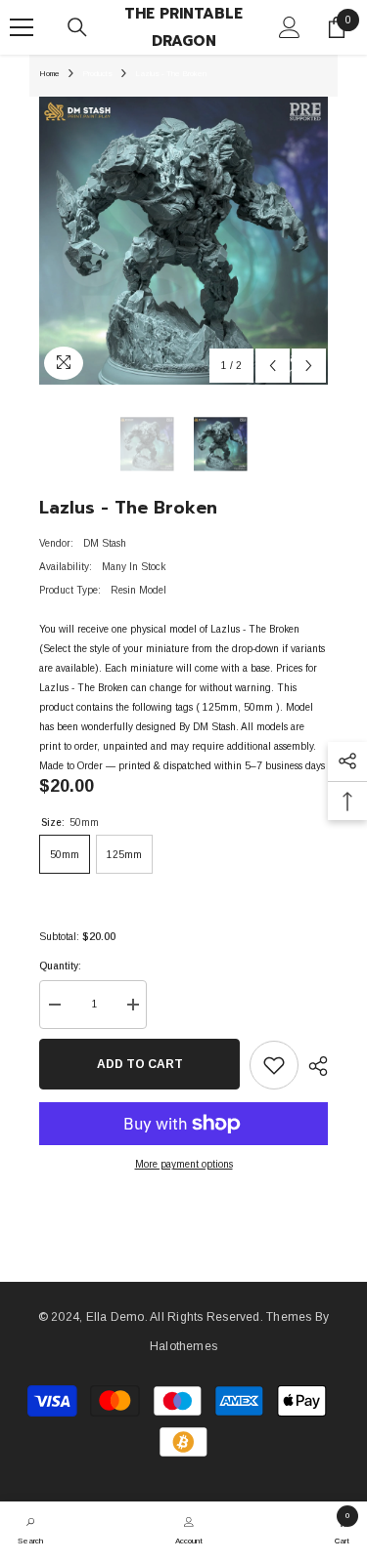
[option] (183, 241)
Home (49, 73)
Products (97, 73)
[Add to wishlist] (274, 1065)
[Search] (77, 27)
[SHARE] (313, 1066)
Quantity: (60, 966)
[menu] (21, 27)
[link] (30, 1528)
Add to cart (140, 1064)
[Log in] (289, 27)
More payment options (184, 1164)
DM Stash (104, 543)
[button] (272, 366)
